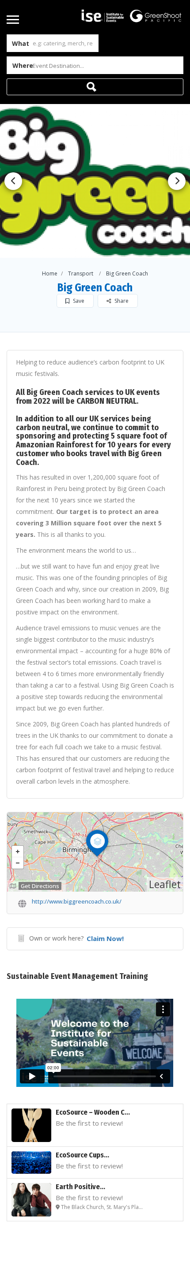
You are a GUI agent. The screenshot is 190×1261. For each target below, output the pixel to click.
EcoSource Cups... (82, 1155)
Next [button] (176, 181)
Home (49, 273)
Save (78, 301)
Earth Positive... (80, 1187)
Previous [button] (13, 181)
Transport (80, 273)
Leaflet (165, 884)
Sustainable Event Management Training (77, 976)
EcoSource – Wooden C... (93, 1112)
